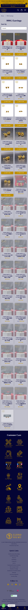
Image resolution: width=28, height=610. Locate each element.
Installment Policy (14, 602)
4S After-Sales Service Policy (20, 601)
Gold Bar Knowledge (14, 555)
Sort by (4, 24)
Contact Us (14, 561)
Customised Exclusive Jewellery (14, 565)
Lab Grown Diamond (14, 574)
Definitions (4, 601)
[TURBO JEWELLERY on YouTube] (16, 585)
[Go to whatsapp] (3, 605)
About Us (14, 557)
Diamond (14, 572)
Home (2, 15)
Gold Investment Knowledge (14, 554)
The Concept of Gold (14, 566)
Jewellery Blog (14, 576)
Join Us (14, 563)
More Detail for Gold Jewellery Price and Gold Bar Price (13, 5)
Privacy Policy (15, 599)
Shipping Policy (10, 601)
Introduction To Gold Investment (14, 570)
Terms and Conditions (7, 599)
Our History (14, 559)
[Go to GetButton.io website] (3, 608)
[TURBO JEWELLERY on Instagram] (12, 585)
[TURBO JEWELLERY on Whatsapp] (20, 585)
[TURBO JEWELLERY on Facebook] (8, 585)
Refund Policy (22, 599)
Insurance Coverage (14, 568)
